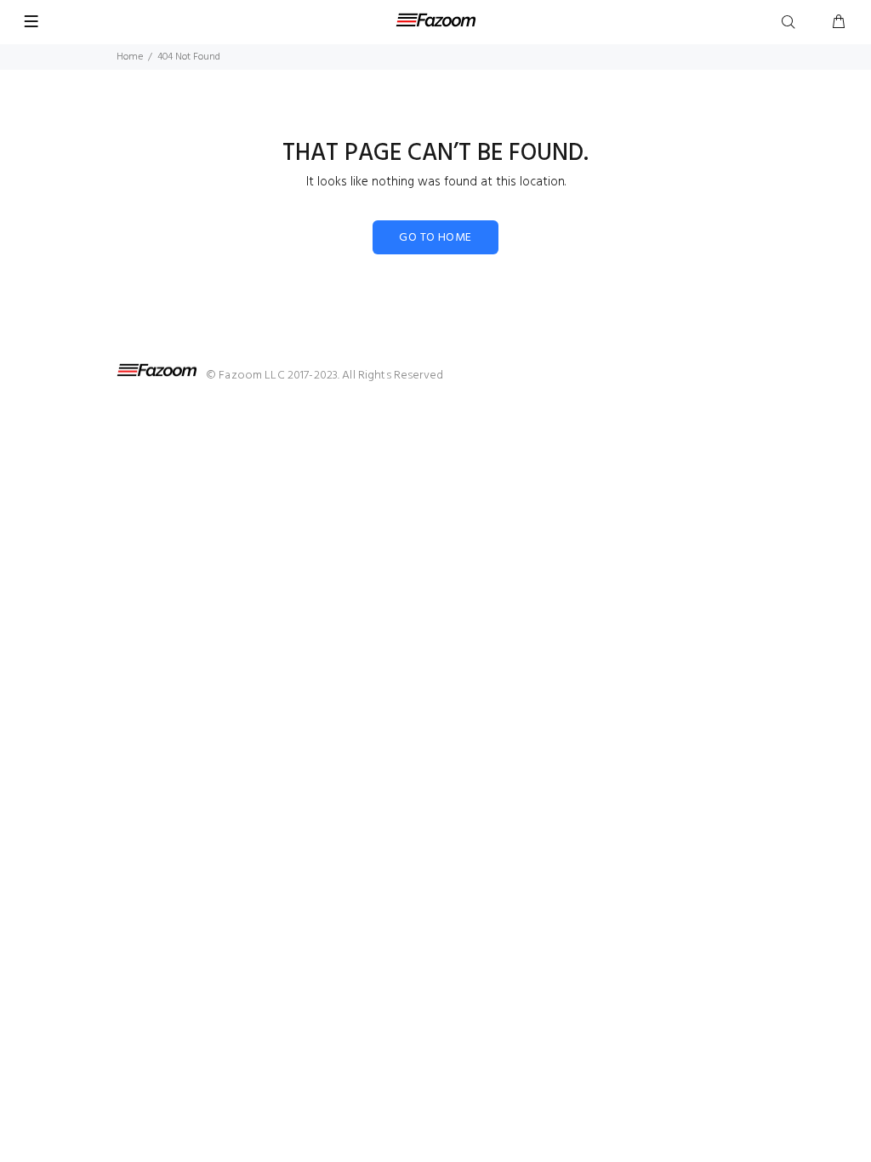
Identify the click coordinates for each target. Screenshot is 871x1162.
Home (130, 57)
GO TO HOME (435, 238)
